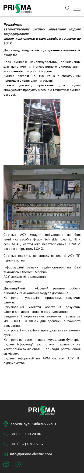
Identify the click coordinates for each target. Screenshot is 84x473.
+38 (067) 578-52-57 (27, 444)
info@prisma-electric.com (31, 454)
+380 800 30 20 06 (25, 434)
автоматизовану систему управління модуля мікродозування (42, 31)
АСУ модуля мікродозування (26, 276)
